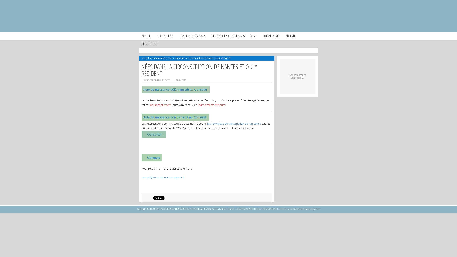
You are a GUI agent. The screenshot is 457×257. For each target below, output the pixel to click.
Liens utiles (149, 44)
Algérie (290, 36)
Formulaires (271, 36)
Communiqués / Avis (192, 36)
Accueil (146, 36)
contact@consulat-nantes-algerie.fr (163, 177)
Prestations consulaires (228, 36)
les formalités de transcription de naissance (234, 123)
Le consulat (165, 36)
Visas (253, 36)
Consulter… (155, 134)
